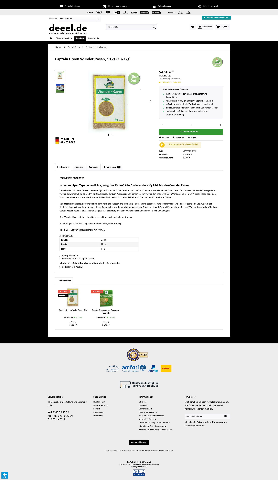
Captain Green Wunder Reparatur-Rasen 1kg (106, 311)
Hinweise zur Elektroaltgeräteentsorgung (156, 430)
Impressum (143, 405)
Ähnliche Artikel (64, 281)
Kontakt (96, 409)
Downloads (93, 167)
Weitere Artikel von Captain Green (78, 259)
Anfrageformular (70, 256)
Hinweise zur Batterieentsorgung (152, 426)
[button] (4, 475)
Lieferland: (53, 19)
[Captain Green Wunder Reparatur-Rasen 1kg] (106, 297)
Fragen (193, 138)
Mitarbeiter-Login (100, 405)
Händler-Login (99, 402)
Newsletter (98, 416)
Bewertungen (111, 167)
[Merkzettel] (193, 27)
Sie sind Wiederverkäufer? (218, 18)
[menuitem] (215, 17)
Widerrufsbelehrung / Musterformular (154, 423)
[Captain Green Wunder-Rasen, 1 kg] (73, 297)
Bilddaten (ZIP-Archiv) (72, 267)
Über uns (142, 402)
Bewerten (179, 138)
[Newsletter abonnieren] (225, 416)
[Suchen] (154, 27)
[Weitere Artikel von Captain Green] (217, 62)
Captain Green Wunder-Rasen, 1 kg (73, 310)
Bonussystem (98, 412)
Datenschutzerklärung (148, 412)
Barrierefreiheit (145, 409)
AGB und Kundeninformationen (151, 416)
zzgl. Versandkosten (174, 79)
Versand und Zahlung (147, 419)
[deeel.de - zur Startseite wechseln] (68, 29)
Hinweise (79, 167)
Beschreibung (63, 167)
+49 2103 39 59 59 (58, 412)
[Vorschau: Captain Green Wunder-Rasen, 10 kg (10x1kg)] (60, 75)
